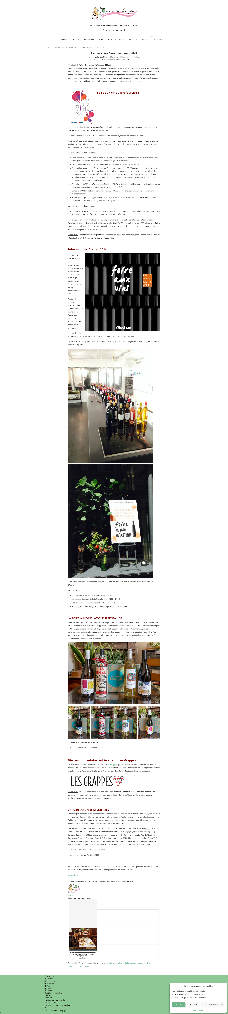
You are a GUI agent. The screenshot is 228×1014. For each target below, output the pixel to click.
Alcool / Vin (72, 47)
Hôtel (101, 39)
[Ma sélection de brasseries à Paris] (83, 923)
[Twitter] (106, 30)
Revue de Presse (51, 1002)
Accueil (64, 39)
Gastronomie (88, 39)
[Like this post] (86, 882)
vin (77, 875)
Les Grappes (112, 764)
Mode (109, 39)
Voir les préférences (213, 1005)
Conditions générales (53, 993)
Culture (118, 39)
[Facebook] (103, 30)
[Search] (165, 39)
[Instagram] (110, 30)
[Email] (121, 30)
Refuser (193, 1005)
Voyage (74, 39)
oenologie (72, 875)
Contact (144, 39)
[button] (114, 903)
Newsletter (49, 998)
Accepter (178, 1005)
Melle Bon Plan (101, 57)
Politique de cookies (197, 1010)
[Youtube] (117, 30)
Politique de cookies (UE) (55, 1000)
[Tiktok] (124, 30)
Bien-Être (131, 39)
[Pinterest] (113, 30)
